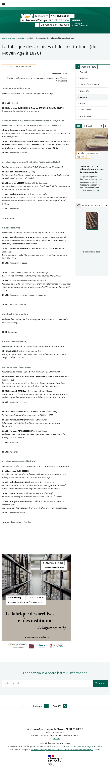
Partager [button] (37, 706)
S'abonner (100, 683)
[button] (46, 706)
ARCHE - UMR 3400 (8, 38)
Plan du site (70, 746)
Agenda (21, 38)
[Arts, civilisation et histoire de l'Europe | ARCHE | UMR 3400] (27, 16)
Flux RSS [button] (56, 706)
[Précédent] (101, 126)
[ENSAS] (80, 22)
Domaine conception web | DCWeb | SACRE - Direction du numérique (62, 749)
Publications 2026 (91, 252)
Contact (56, 738)
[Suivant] (105, 126)
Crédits (99, 746)
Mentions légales (86, 746)
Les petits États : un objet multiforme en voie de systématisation (92, 169)
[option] (91, 163)
